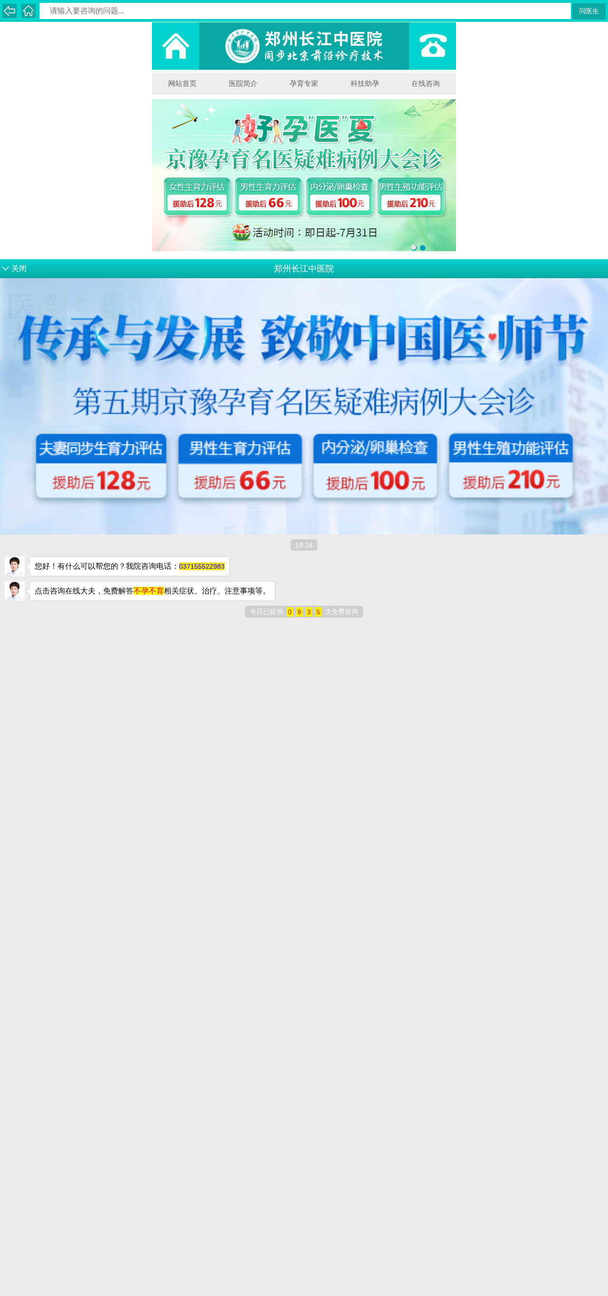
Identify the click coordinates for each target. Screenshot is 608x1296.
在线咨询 (425, 83)
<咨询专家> (396, 318)
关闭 (19, 268)
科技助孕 (365, 83)
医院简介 (243, 83)
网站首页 (182, 83)
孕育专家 (304, 83)
